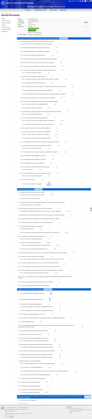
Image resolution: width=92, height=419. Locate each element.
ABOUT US (28, 10)
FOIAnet (70, 412)
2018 (10, 13)
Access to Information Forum (75, 411)
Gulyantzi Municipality (10, 15)
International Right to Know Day (75, 408)
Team (6, 414)
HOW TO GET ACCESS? (40, 10)
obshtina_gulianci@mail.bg (33, 21)
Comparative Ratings (6, 29)
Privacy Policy (11, 414)
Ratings (3, 18)
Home (2, 13)
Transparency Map (6, 27)
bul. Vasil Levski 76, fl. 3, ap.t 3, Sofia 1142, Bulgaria (18, 407)
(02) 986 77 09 (24, 409)
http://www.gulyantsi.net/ (33, 19)
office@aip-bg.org (11, 411)
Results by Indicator (6, 20)
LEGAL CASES (53, 10)
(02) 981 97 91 (17, 409)
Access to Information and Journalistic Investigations (80, 409)
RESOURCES (63, 10)
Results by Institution (6, 22)
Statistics (4, 25)
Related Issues (5, 31)
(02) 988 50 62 (10, 409)
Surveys (6, 13)
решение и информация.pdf (36, 32)
